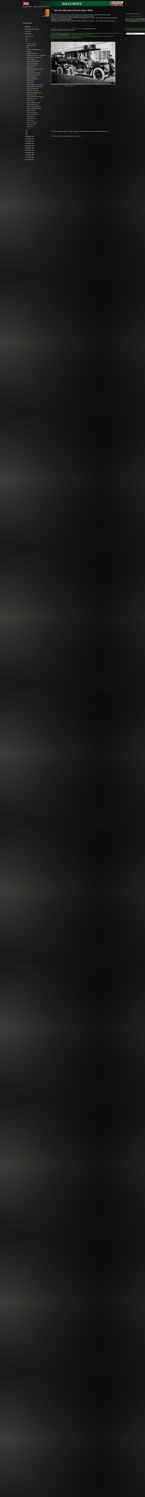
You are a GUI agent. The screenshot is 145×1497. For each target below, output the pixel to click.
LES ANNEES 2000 (28, 157)
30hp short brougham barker (30, 88)
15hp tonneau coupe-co (29, 45)
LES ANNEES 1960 (28, 148)
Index (71, 85)
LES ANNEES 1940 (28, 143)
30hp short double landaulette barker (32, 86)
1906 (25, 41)
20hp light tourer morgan (30, 53)
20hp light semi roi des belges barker (32, 57)
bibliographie (27, 26)
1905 (25, 39)
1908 (25, 132)
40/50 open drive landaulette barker (32, 108)
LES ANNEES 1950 (28, 145)
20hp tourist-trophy (29, 70)
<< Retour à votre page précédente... (133, 13)
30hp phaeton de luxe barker (30, 90)
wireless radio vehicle (29, 118)
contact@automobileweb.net (89, 28)
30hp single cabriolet (29, 110)
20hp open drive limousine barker (31, 72)
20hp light (27, 51)
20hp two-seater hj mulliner (30, 63)
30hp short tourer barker (30, 94)
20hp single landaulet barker (30, 78)
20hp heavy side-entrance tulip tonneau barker (34, 55)
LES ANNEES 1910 (28, 136)
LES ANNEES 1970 (28, 150)
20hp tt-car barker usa (29, 59)
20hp (26, 47)
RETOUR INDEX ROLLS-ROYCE (42, 6)
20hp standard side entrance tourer (32, 74)
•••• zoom (27, 128)
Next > (74, 85)
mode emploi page (28, 159)
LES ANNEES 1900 (28, 36)
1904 (25, 38)
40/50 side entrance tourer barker (31, 106)
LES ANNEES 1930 (28, 141)
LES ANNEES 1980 (28, 152)
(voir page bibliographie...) (63, 34)
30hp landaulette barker (29, 98)
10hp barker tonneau (29, 43)
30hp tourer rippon (28, 100)
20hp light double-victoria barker (31, 61)
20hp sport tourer (28, 80)
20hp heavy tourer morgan (30, 65)
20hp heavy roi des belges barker (31, 49)
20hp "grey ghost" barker (30, 76)
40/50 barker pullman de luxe (31, 104)
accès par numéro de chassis (31, 29)
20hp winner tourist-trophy (30, 122)
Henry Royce (27, 31)
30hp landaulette (28, 82)
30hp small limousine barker (30, 114)
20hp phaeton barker (29, 67)
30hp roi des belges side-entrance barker (33, 84)
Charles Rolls (27, 33)
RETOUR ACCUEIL (26, 6)
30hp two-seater (28, 120)
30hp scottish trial (28, 116)
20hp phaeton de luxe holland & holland (33, 69)
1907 (25, 130)
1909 (25, 134)
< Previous (67, 85)
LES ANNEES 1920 (28, 138)
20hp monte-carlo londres (30, 112)
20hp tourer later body (29, 124)
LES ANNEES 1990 (28, 155)
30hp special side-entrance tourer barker (33, 96)
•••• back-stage (28, 126)
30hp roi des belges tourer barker (31, 102)
